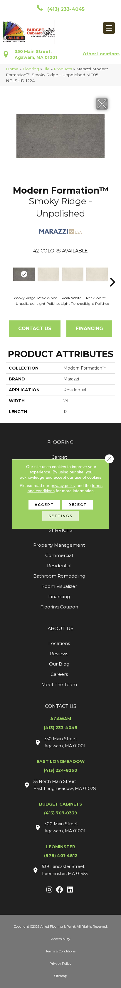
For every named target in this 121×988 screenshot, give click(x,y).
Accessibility (60, 939)
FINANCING (89, 328)
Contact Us (34, 328)
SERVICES (61, 530)
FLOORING (60, 442)
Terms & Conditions (60, 951)
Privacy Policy (60, 964)
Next (112, 273)
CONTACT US (60, 706)
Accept (44, 505)
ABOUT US (60, 628)
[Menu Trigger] (109, 28)
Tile (46, 68)
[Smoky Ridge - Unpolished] (24, 274)
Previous (8, 273)
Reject (77, 505)
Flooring (31, 68)
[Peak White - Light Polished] (48, 274)
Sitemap (60, 976)
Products (63, 68)
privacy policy (63, 485)
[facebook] (60, 890)
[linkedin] (70, 890)
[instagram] (49, 890)
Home (12, 68)
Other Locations (101, 53)
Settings (60, 516)
